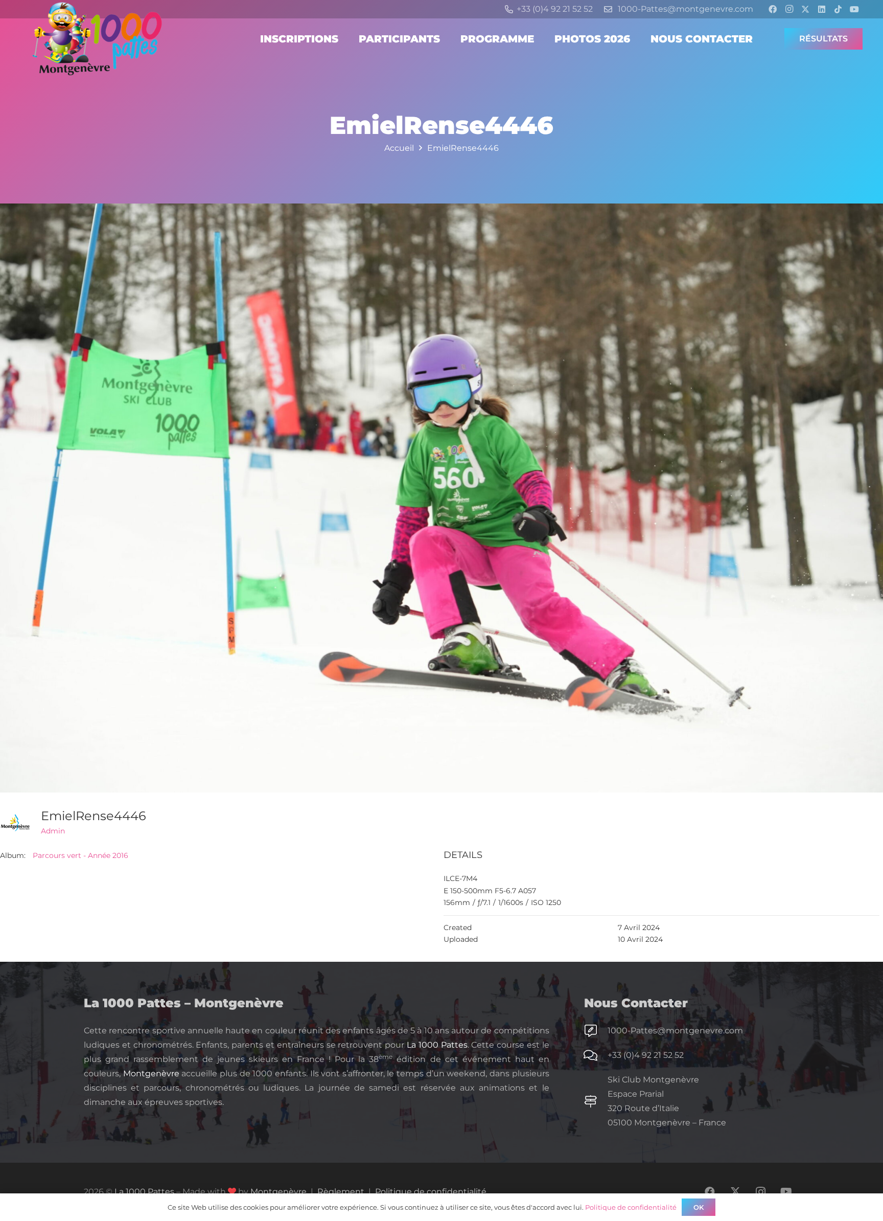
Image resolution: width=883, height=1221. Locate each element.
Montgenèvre (151, 1073)
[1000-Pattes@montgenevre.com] (596, 1031)
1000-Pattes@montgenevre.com (675, 1030)
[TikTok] (838, 9)
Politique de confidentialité (430, 1191)
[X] (805, 9)
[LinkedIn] (822, 9)
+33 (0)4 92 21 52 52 (646, 1055)
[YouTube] (854, 9)
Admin (53, 830)
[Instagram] (789, 9)
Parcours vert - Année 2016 (80, 855)
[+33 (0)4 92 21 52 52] (596, 1055)
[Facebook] (772, 9)
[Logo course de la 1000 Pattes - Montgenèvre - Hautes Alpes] (97, 39)
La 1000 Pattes (437, 1045)
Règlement (340, 1191)
